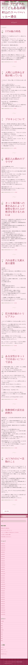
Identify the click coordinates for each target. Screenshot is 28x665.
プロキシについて (15, 119)
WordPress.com (8, 663)
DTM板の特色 (13, 31)
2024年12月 (3, 545)
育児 (2, 636)
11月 (2, 356)
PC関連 (2, 621)
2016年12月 (3, 584)
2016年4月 (3, 601)
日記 (2, 627)
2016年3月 (3, 603)
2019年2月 (3, 560)
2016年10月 (3, 588)
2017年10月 (3, 573)
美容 (2, 634)
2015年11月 (3, 612)
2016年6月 (3, 597)
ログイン (2, 647)
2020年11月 (3, 550)
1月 (2, 119)
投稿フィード (3, 649)
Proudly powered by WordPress (10, 661)
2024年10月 (3, 547)
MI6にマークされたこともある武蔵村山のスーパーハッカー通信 (13, 10)
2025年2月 (3, 543)
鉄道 (2, 640)
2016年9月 (3, 590)
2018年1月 (3, 571)
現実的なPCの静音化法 (5, 528)
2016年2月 (3, 605)
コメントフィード (4, 651)
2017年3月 (3, 582)
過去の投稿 (6, 511)
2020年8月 (3, 552)
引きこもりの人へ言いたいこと (6, 530)
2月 (2, 31)
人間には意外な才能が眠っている (14, 74)
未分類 (15, 61)
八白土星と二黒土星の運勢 (5, 534)
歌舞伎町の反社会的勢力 (14, 411)
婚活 (2, 625)
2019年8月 (3, 556)
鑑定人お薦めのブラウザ (15, 160)
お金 (2, 623)
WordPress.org (3, 653)
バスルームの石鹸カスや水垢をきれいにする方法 (9, 532)
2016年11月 (3, 586)
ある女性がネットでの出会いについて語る (15, 359)
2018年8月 (3, 567)
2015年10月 (3, 614)
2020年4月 (3, 554)
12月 (2, 159)
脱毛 (2, 638)
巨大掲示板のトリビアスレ (14, 315)
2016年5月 (3, 599)
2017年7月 (3, 575)
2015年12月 (3, 610)
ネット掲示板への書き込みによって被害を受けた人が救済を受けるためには (15, 209)
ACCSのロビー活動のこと (14, 460)
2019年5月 (3, 558)
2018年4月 (3, 569)
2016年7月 (3, 595)
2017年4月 (3, 580)
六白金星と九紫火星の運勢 (14, 262)
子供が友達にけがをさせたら (6, 536)
